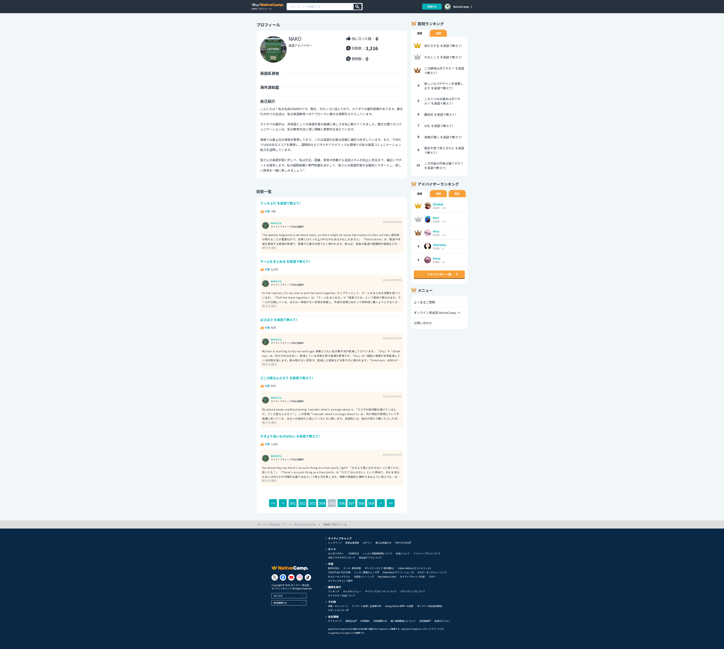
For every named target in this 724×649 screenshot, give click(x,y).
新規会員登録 (352, 543)
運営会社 (349, 621)
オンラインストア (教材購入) (379, 568)
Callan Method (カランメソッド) (414, 568)
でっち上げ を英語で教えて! (280, 203)
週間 (419, 33)
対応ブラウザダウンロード (341, 557)
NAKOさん (276, 223)
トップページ (335, 543)
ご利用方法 (353, 553)
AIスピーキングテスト (339, 576)
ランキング (333, 591)
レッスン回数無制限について (377, 553)
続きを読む (269, 247)
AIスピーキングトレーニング (432, 572)
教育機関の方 (280, 602)
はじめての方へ (336, 553)
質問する (431, 6)
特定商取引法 (380, 621)
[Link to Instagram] (299, 577)
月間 (438, 33)
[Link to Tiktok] (308, 577)
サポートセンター (337, 610)
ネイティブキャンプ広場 (412, 576)
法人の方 (278, 595)
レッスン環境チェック (365, 572)
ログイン (367, 543)
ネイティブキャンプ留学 (340, 581)
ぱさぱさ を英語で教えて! (278, 319)
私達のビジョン (442, 621)
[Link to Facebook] (283, 577)
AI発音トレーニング (364, 576)
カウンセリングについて (412, 591)
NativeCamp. (461, 6)
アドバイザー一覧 (439, 274)
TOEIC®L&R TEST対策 (339, 572)
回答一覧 (264, 191)
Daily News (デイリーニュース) (398, 572)
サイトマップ (335, 621)
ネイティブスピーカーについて (381, 591)
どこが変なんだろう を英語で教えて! (286, 377)
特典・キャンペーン (338, 606)
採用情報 (423, 621)
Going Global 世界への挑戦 (399, 606)
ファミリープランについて (426, 553)
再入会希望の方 (383, 543)
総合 (457, 193)
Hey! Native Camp (387, 576)
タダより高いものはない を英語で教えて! (290, 436)
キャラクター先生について (341, 595)
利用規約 (365, 621)
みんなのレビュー (352, 591)
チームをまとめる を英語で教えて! (285, 261)
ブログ (431, 576)
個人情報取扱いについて (403, 621)
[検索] (358, 7)
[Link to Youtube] (291, 577)
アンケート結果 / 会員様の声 (366, 606)
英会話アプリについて (370, 557)
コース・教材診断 (352, 568)
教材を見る (333, 568)
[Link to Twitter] (275, 577)
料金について (403, 553)
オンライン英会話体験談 (429, 606)
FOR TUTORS (402, 543)
